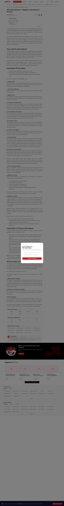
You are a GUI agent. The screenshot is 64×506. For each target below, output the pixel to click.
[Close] (42, 244)
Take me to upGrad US (32, 258)
